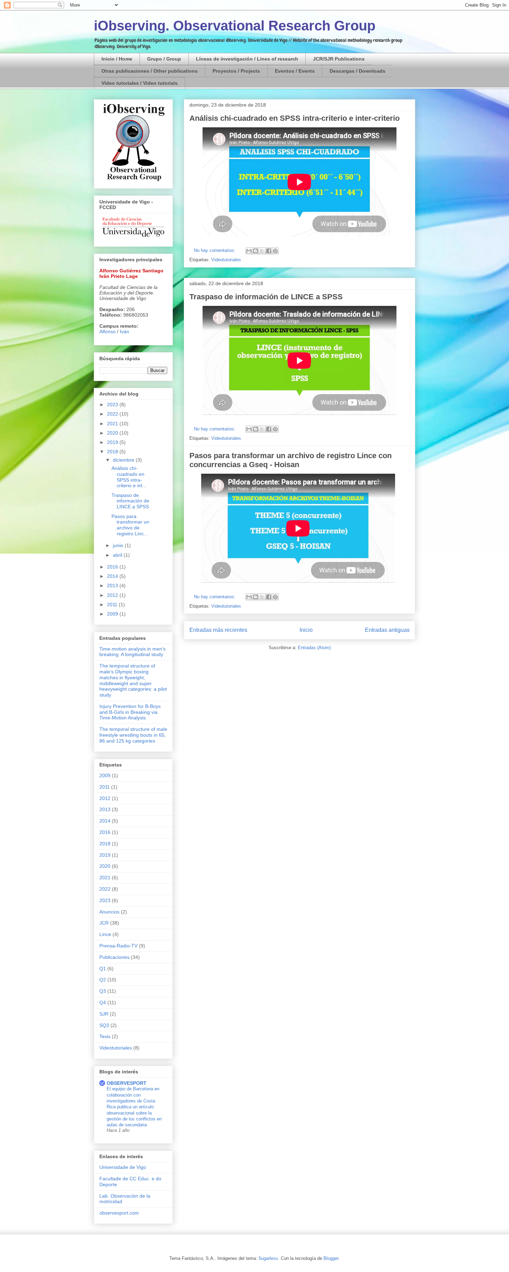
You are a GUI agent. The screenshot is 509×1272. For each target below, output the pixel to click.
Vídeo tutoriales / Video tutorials (139, 83)
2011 (113, 604)
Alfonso (107, 331)
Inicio (306, 630)
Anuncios (109, 912)
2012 (113, 595)
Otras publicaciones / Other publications (149, 71)
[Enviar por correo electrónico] (248, 250)
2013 (113, 585)
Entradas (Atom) (314, 647)
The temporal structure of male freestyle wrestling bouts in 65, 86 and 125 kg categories (133, 735)
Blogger (330, 1258)
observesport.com (119, 1213)
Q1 (102, 968)
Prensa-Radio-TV (118, 945)
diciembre (124, 460)
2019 (113, 442)
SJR (103, 1014)
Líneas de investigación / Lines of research (247, 59)
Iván (124, 331)
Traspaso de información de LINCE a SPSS (266, 296)
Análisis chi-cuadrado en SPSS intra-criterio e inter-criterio (294, 118)
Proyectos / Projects (236, 71)
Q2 (102, 979)
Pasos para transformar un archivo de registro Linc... (130, 525)
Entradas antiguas (387, 630)
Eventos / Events (295, 71)
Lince (105, 934)
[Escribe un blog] (255, 250)
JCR (104, 923)
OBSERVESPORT (126, 1083)
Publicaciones (114, 957)
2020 (113, 433)
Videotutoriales (226, 259)
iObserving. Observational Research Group (234, 25)
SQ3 (104, 1025)
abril (118, 555)
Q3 (102, 991)
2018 (113, 451)
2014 (113, 576)
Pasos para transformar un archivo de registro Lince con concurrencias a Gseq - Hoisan (290, 460)
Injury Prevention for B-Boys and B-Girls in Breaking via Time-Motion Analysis (130, 712)
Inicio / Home (116, 59)
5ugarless (268, 1258)
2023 (113, 404)
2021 (113, 423)
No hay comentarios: (215, 250)
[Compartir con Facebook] (268, 250)
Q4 (102, 1002)
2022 (113, 414)
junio (119, 545)
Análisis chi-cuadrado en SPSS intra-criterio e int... (128, 476)
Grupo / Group (164, 59)
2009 (113, 614)
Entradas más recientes (218, 630)
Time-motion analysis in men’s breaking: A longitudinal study (132, 651)
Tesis (104, 1036)
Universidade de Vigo (122, 1167)
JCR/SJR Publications (339, 59)
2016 (113, 567)
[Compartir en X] (262, 250)
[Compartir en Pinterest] (275, 250)
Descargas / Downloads (357, 71)
